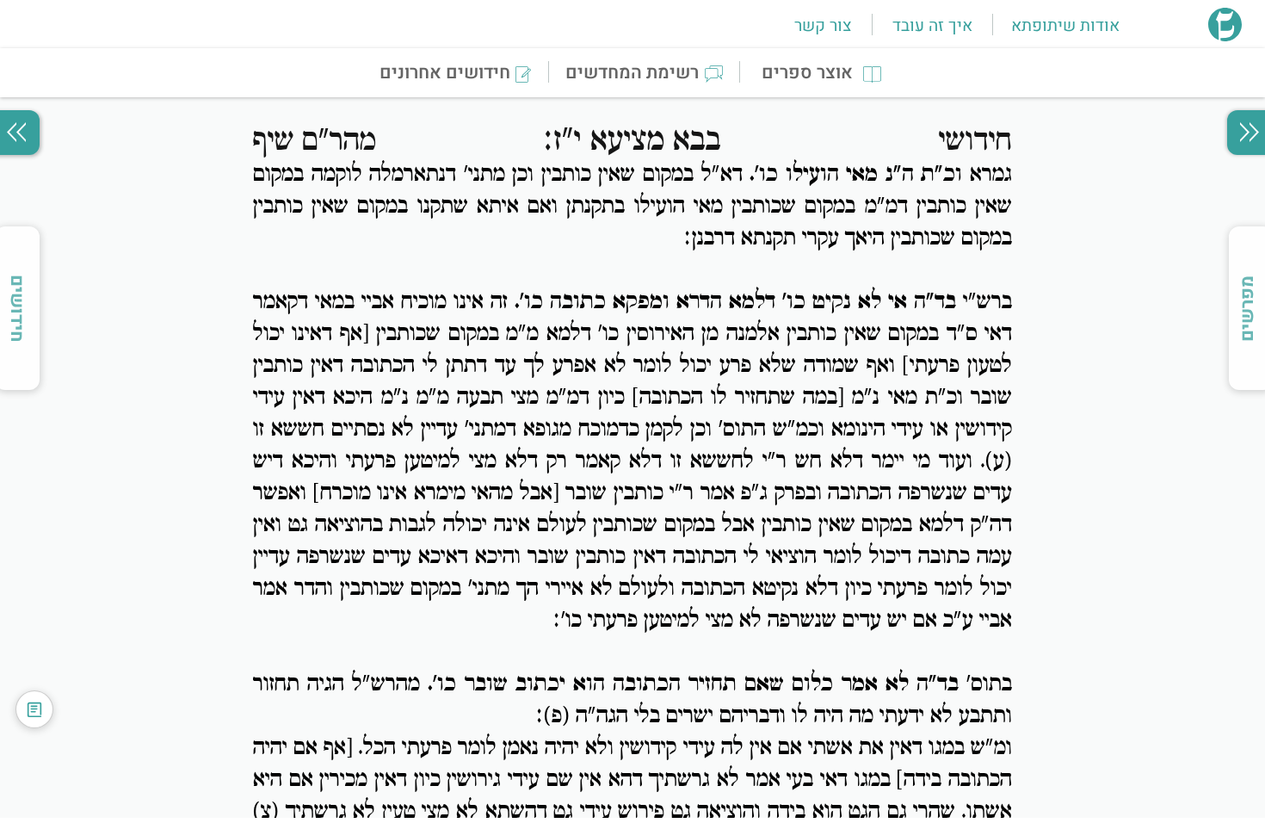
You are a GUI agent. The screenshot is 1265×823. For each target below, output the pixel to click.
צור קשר (822, 26)
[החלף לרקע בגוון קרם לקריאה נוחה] (34, 709)
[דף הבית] (1225, 36)
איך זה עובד (932, 26)
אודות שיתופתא (1065, 26)
